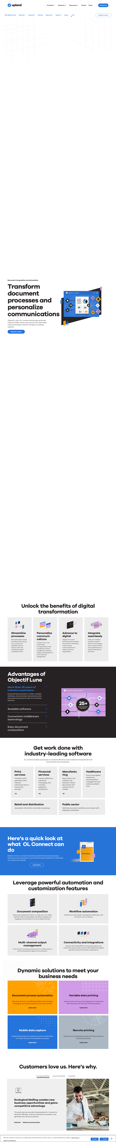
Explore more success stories (31, 1122)
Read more (17, 1122)
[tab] (43, 1076)
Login (66, 15)
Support (58, 15)
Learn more (37, 865)
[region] (58, 1138)
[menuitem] (51, 5)
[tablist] (57, 1076)
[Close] (111, 1138)
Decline (94, 1139)
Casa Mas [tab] (71, 1076)
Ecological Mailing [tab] (43, 1076)
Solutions (22, 15)
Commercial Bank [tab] (59, 1076)
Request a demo (103, 15)
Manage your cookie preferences (10, 1140)
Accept (105, 1139)
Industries (31, 15)
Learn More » (75, 1137)
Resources (49, 15)
